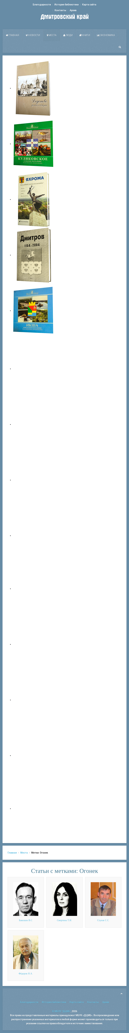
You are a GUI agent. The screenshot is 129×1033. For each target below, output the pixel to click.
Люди (69, 35)
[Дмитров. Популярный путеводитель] (34, 368)
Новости (34, 35)
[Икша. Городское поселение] (34, 310)
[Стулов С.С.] (103, 899)
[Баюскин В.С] (25, 899)
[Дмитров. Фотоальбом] (34, 755)
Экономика (107, 35)
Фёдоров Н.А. (26, 973)
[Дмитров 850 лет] (34, 699)
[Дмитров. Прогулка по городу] (34, 424)
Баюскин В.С (25, 920)
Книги (86, 35)
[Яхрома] (34, 199)
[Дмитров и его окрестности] (34, 535)
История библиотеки (66, 4)
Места (52, 35)
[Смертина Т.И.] (64, 899)
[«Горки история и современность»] (34, 808)
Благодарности (42, 4)
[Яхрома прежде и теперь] (34, 644)
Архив (73, 10)
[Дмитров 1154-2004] (34, 255)
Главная (13, 35)
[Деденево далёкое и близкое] (34, 88)
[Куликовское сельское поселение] (34, 143)
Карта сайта (89, 4)
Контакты (60, 10)
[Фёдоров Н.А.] (25, 952)
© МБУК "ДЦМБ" (61, 1011)
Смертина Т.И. (64, 920)
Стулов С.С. (103, 920)
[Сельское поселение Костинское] (34, 480)
